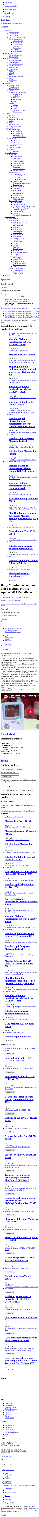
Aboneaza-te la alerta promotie (10, 600)
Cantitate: (4, 619)
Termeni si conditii (10, 1407)
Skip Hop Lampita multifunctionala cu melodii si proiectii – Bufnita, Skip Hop (23, 370)
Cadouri (7, 1416)
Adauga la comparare (11, 630)
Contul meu (8, 2)
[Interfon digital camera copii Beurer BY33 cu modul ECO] (21, 929)
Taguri (7, 639)
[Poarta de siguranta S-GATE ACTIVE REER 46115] (21, 1050)
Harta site (8, 1499)
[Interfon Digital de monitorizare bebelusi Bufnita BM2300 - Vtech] (23, 461)
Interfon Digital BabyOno (18, 1036)
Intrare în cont (9, 13)
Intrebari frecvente (10, 1492)
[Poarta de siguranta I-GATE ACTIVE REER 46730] (21, 1250)
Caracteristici (9, 637)
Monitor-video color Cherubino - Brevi (19, 574)
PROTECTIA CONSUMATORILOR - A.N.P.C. (16, 1449)
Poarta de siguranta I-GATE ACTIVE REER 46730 (19, 1259)
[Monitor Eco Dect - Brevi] (18, 350)
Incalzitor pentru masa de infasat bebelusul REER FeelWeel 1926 (18, 1299)
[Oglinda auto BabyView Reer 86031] (17, 1268)
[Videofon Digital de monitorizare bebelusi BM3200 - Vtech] (23, 382)
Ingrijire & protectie (23, 299)
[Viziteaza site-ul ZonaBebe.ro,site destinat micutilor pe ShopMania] (6, 1483)
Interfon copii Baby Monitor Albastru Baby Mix (23, 561)
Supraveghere (24, 301)
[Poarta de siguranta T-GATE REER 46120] (19, 1068)
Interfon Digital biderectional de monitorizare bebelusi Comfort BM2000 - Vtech (22, 422)
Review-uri (8, 640)
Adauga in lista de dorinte (13, 628)
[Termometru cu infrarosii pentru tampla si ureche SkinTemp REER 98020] (21, 1167)
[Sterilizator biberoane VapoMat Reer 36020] (19, 1229)
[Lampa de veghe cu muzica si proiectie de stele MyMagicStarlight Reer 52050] (21, 1190)
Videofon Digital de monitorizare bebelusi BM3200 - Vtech (20, 389)
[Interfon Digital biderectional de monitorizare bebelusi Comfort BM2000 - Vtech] (23, 414)
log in (33, 805)
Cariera (7, 1412)
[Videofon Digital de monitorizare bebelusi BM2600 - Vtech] (21, 895)
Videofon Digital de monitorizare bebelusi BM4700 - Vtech (20, 342)
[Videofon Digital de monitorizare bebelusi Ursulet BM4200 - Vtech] (21, 991)
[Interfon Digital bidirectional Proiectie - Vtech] (20, 852)
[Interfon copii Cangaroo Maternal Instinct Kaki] (23, 541)
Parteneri (7, 1496)
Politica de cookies (11, 1409)
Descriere (8, 635)
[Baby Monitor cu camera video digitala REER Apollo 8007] (21, 867)
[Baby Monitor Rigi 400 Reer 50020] (21, 494)
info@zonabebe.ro (8, 1470)
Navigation (4, 27)
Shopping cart (5, 279)
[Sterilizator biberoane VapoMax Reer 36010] (19, 1211)
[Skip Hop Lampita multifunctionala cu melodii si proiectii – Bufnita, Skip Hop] (23, 362)
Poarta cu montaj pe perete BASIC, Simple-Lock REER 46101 (19, 1099)
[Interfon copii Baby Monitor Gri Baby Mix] (19, 880)
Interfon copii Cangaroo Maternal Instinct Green (21, 439)
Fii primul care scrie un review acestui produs (15, 597)
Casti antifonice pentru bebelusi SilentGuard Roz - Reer (21, 1339)
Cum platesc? (9, 1427)
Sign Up (7, 16)
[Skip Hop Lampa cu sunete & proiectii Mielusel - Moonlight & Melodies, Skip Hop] (23, 509)
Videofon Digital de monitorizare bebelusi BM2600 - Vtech (21, 901)
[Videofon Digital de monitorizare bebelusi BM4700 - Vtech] (23, 335)
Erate (6, 1434)
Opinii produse (9, 1489)
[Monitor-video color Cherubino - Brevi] (22, 569)
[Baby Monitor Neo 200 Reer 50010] (21, 527)
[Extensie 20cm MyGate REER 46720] (17, 1128)
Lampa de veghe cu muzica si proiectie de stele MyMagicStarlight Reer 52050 (20, 1201)
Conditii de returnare (11, 1433)
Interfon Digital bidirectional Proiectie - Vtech (20, 858)
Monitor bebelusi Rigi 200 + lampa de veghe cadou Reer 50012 (19, 964)
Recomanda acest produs (12, 632)
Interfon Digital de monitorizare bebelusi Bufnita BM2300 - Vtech (21, 468)
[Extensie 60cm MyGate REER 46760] (17, 1147)
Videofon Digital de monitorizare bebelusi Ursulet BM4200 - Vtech (20, 998)
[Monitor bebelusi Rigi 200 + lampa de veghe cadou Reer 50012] (21, 957)
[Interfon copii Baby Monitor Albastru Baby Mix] (23, 556)
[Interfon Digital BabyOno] (14, 1032)
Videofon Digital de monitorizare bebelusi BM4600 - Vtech (20, 486)
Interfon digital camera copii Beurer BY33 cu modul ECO (19, 934)
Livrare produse (10, 1429)
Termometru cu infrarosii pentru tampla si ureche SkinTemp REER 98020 (18, 1178)
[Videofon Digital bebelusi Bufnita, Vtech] (22, 398)
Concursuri (8, 1414)
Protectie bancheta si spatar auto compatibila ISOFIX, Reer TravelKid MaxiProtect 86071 (21, 1361)
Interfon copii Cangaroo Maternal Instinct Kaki (21, 547)
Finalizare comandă (11, 9)
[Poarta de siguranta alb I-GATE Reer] (17, 1310)
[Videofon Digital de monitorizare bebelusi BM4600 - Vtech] (23, 479)
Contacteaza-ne (9, 1405)
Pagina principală (10, 299)
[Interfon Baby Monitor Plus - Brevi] (21, 447)
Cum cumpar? (9, 1425)
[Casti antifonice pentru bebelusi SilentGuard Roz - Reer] (21, 1330)
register (3, 807)
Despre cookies (32, 1508)
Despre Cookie (9, 1503)
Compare (4, 287)
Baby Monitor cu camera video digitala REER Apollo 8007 (21, 872)
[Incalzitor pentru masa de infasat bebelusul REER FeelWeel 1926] (21, 1288)
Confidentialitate (10, 1410)
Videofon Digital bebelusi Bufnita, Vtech (22, 403)
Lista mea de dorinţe (11, 6)
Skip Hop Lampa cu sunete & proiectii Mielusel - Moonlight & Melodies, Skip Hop (23, 517)
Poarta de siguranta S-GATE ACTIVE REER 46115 (19, 1059)
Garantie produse (10, 1431)
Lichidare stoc (9, 1418)
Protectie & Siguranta (12, 301)
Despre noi (8, 1403)
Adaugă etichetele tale (8, 772)
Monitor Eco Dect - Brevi (22, 354)
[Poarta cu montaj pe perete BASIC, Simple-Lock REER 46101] (21, 1089)
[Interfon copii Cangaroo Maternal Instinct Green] (23, 434)
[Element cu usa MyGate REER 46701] (18, 1110)
